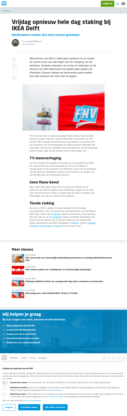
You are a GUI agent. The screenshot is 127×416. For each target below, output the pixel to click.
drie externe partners (53, 390)
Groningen (34, 226)
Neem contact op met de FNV (20, 325)
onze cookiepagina (33, 400)
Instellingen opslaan (29, 407)
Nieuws (6, 11)
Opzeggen (42, 358)
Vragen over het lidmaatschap (21, 329)
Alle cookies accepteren (55, 407)
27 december (55, 217)
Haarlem (92, 223)
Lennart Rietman (34, 41)
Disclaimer (14, 358)
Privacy (33, 358)
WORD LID (107, 3)
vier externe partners (54, 396)
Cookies (24, 358)
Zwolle (58, 226)
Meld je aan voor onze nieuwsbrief (23, 342)
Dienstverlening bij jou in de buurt (22, 338)
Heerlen (75, 223)
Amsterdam (45, 226)
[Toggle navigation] (123, 3)
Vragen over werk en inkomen (21, 334)
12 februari (56, 214)
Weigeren (9, 407)
